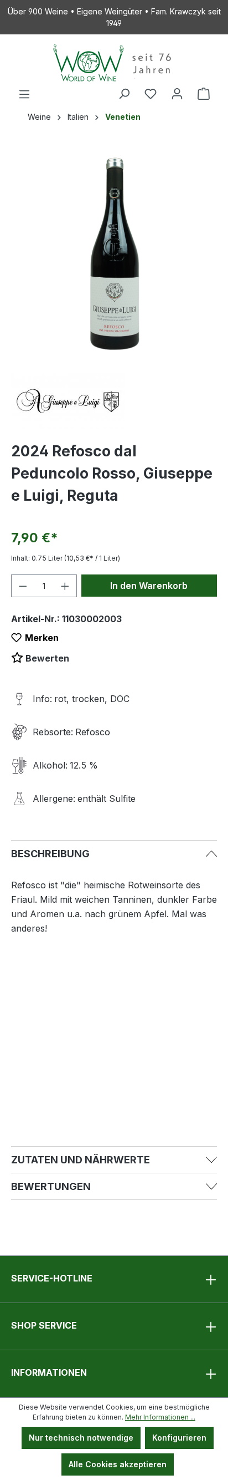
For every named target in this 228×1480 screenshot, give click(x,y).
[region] (114, 253)
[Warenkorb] (203, 94)
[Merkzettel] (150, 94)
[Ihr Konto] (177, 94)
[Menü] (24, 94)
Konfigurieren (179, 1437)
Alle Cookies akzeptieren (118, 1464)
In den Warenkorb (149, 585)
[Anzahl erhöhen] (65, 585)
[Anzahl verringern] (22, 585)
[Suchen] (124, 94)
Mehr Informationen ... (160, 1417)
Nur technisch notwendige (81, 1437)
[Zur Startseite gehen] (114, 63)
